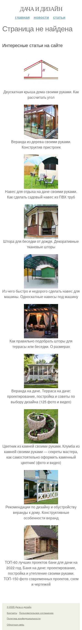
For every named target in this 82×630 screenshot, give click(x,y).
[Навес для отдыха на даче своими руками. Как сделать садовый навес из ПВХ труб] (41, 186)
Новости (41, 17)
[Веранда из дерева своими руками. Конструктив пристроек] (41, 136)
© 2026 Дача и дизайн (19, 607)
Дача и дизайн (41, 9)
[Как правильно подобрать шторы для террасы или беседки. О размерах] (41, 335)
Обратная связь (15, 624)
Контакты (12, 612)
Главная (22, 17)
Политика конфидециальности (24, 618)
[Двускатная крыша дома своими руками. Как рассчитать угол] (41, 86)
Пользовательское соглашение (36, 612)
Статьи (59, 17)
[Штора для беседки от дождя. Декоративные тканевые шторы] (41, 235)
